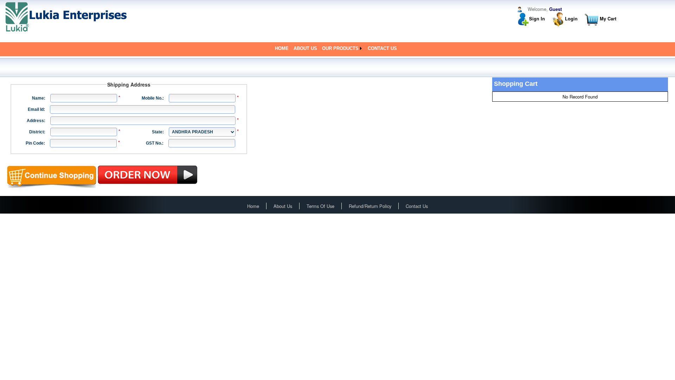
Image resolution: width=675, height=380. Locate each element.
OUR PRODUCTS (340, 48)
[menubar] (337, 48)
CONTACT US (382, 48)
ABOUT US (305, 48)
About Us (283, 206)
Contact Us (417, 206)
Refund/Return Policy (370, 206)
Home (253, 206)
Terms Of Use (320, 206)
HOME (282, 48)
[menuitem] (281, 48)
